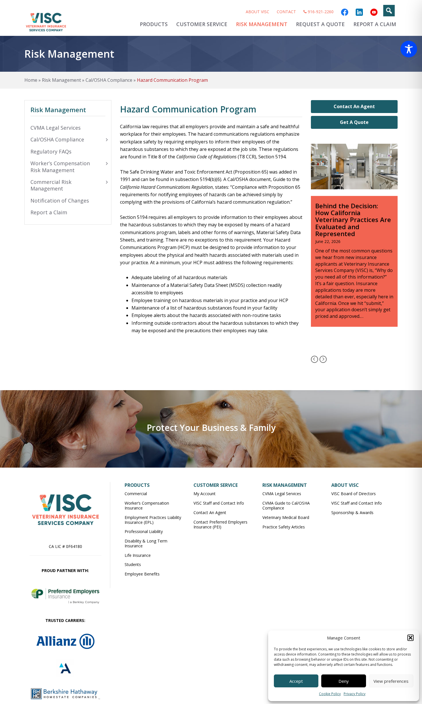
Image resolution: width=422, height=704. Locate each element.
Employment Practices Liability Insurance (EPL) (153, 520)
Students (133, 564)
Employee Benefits (142, 574)
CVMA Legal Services (281, 493)
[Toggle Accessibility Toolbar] (409, 49)
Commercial (136, 493)
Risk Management (261, 24)
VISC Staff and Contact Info (218, 503)
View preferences (391, 681)
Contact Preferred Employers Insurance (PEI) (220, 524)
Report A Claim (374, 24)
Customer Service (201, 24)
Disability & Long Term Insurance (146, 543)
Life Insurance (138, 555)
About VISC (257, 11)
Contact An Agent (354, 106)
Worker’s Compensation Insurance (147, 505)
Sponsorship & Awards (352, 512)
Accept (296, 681)
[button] (410, 638)
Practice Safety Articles (283, 527)
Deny (343, 681)
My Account (204, 493)
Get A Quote (354, 122)
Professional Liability (144, 531)
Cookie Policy (330, 693)
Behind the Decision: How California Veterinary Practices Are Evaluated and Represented (353, 219)
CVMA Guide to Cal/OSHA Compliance (286, 505)
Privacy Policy (354, 693)
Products (154, 24)
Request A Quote (320, 24)
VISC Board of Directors (353, 493)
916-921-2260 (320, 11)
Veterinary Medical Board (285, 517)
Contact (286, 11)
